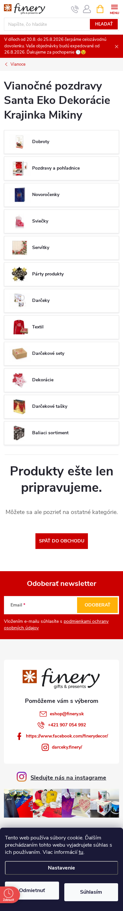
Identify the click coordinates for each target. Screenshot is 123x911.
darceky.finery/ (67, 747)
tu (81, 852)
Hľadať (104, 24)
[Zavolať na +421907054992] (75, 9)
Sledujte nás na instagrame (68, 778)
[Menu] (114, 8)
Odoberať (98, 605)
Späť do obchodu (61, 541)
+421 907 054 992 (67, 725)
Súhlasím (91, 892)
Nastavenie (61, 867)
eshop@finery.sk (67, 714)
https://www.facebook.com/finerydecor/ (67, 736)
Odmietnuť (32, 890)
